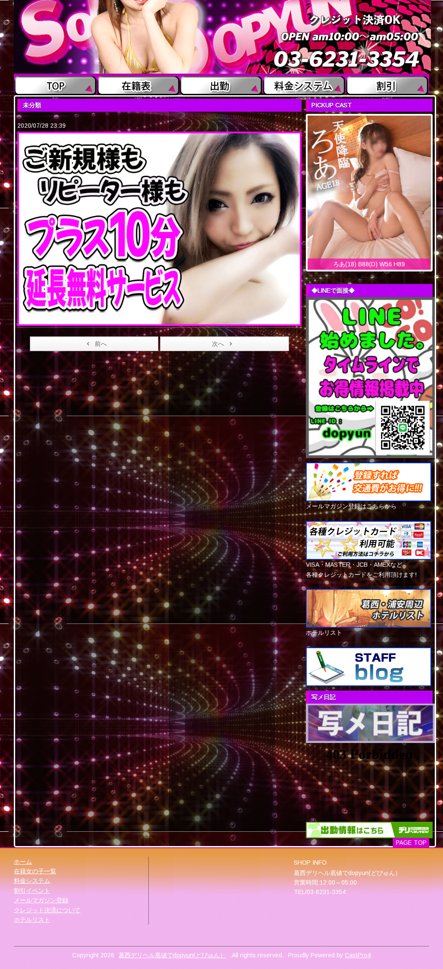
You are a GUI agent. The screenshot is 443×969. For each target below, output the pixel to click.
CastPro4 (358, 955)
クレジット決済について (47, 910)
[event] (387, 83)
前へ (101, 343)
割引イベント (32, 890)
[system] (304, 83)
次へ (218, 343)
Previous (298, 190)
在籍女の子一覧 (35, 871)
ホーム (23, 861)
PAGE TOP (411, 842)
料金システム (32, 880)
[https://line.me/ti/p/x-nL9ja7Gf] (370, 377)
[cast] (138, 83)
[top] (55, 83)
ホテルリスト (32, 919)
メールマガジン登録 (41, 900)
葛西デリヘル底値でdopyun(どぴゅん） (172, 955)
